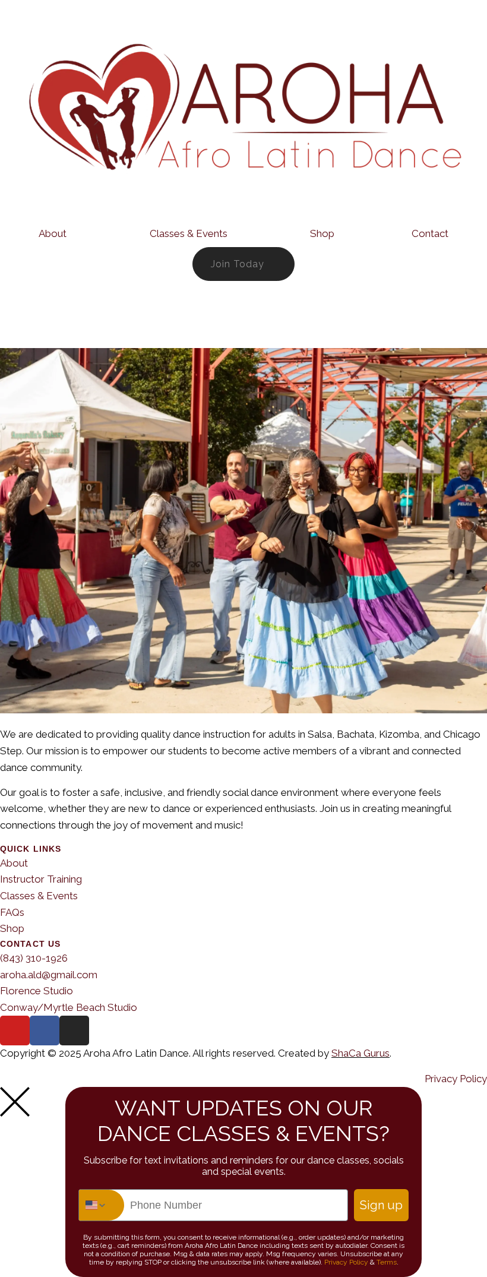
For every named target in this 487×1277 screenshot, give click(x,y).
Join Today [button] (237, 264)
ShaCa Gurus (360, 1053)
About (53, 233)
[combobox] (101, 1205)
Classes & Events (188, 233)
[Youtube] (15, 1030)
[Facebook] (44, 1030)
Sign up (381, 1205)
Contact (430, 233)
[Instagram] (74, 1030)
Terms (387, 1262)
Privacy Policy (346, 1262)
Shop (322, 233)
